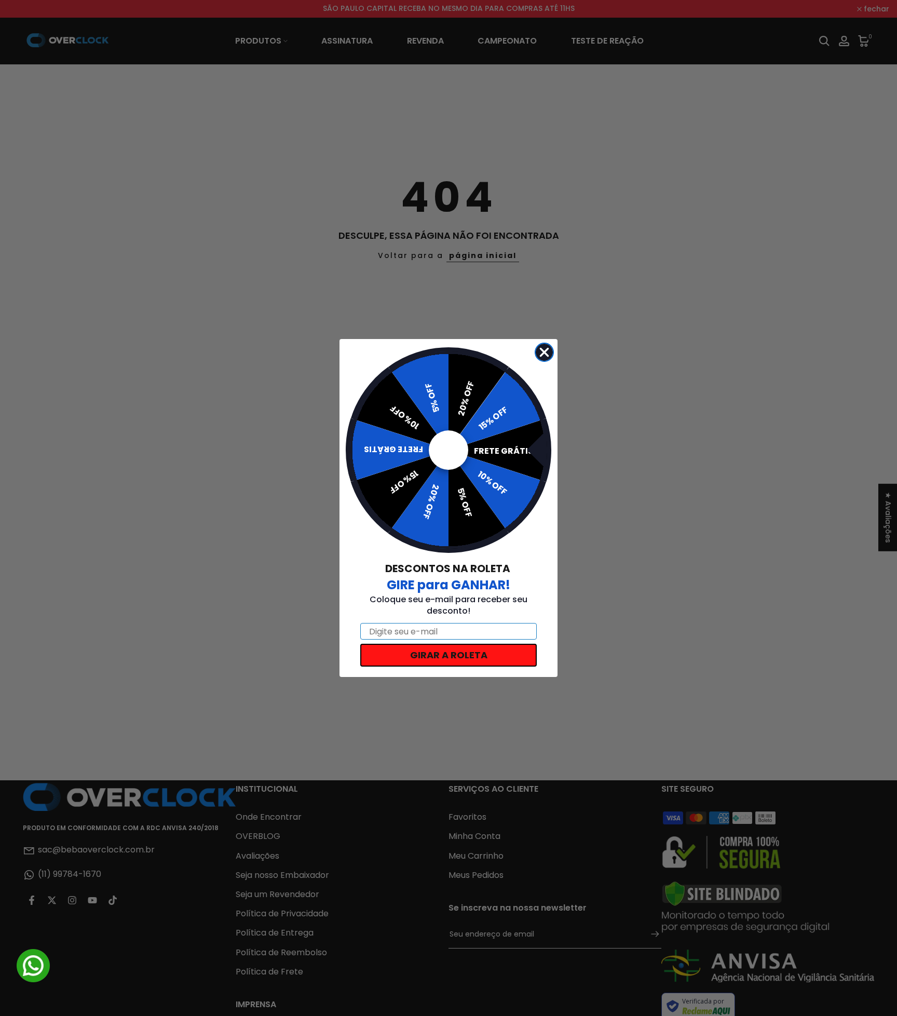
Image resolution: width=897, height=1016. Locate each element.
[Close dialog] (544, 352)
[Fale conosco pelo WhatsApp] (33, 965)
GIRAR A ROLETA (448, 654)
